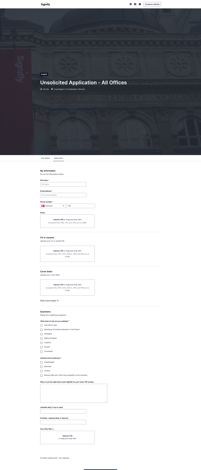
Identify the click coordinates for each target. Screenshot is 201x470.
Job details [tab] (45, 158)
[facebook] (135, 4)
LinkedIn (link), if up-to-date (51, 407)
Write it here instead (48, 300)
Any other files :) (46, 429)
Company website (152, 4)
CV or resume (47, 237)
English (44, 74)
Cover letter (46, 271)
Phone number (46, 202)
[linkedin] (131, 4)
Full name (44, 180)
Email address (46, 191)
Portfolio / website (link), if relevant (54, 418)
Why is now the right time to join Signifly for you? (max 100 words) (67, 382)
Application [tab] (58, 158)
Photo (42, 213)
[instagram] (140, 4)
